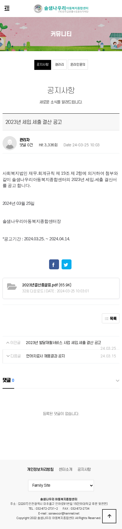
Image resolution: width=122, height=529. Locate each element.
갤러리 (59, 64)
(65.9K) (46, 285)
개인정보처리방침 (40, 469)
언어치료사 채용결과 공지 (45, 356)
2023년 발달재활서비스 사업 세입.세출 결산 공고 (63, 342)
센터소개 (65, 469)
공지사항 (43, 64)
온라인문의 (78, 64)
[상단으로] (109, 516)
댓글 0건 (26, 145)
